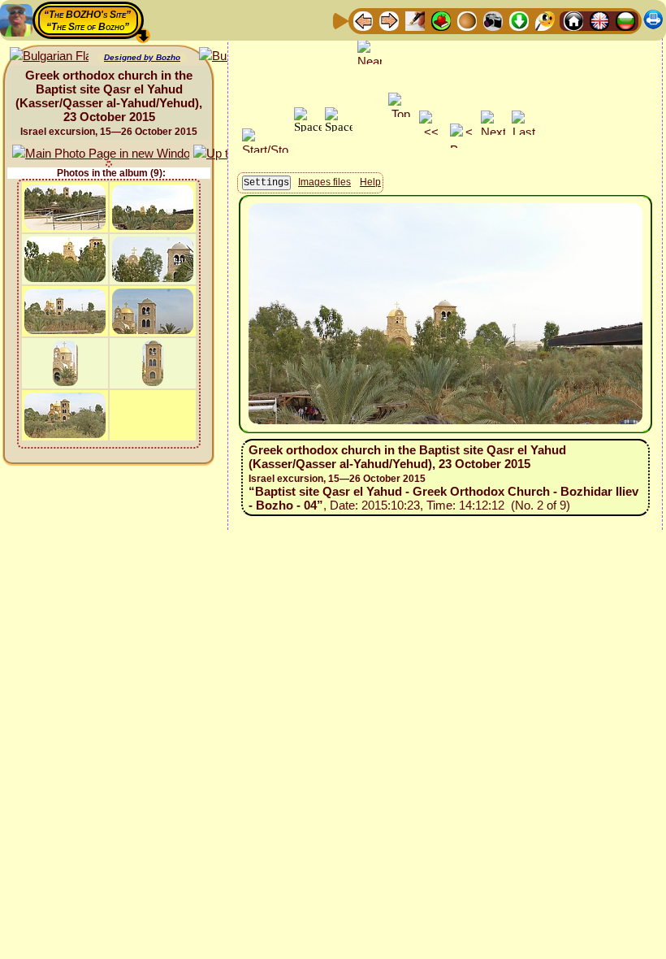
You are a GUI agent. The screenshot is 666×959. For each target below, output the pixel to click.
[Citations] (441, 20)
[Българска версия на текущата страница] (49, 56)
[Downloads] (519, 20)
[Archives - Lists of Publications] (415, 20)
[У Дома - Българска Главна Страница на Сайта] (625, 20)
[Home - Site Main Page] (573, 20)
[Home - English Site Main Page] (599, 20)
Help (370, 182)
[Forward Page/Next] (389, 20)
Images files (324, 182)
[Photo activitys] (493, 20)
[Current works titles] (467, 20)
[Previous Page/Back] (363, 20)
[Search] (545, 20)
